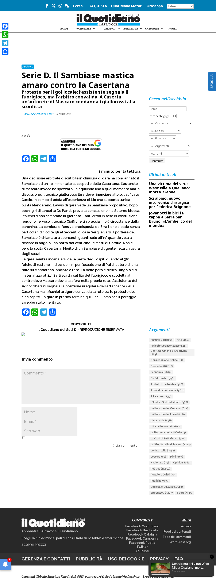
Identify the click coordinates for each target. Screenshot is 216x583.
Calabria (110, 28)
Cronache (162, 366)
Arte (183, 339)
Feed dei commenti (177, 537)
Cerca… (79, 6)
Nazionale (160, 462)
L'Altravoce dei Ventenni (169, 408)
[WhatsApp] (5, 34)
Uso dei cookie (126, 558)
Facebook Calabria (142, 534)
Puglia (173, 28)
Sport (185, 492)
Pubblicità (89, 558)
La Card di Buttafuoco (168, 438)
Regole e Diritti (163, 474)
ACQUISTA (98, 6)
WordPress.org (180, 542)
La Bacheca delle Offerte (168, 432)
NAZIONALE (83, 28)
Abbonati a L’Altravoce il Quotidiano (50, 531)
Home (64, 28)
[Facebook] (5, 26)
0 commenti (64, 114)
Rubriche (160, 480)
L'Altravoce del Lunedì (168, 414)
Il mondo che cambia (167, 390)
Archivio (27, 66)
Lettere (158, 456)
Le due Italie (163, 450)
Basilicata (130, 28)
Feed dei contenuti (177, 531)
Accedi (186, 526)
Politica (160, 468)
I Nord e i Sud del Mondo (169, 402)
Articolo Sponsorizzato (168, 345)
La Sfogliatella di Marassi (171, 444)
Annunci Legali (162, 339)
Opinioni (181, 462)
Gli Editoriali (162, 378)
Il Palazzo (161, 396)
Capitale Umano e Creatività (169, 352)
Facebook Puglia (142, 543)
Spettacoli (162, 492)
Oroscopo (155, 6)
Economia (161, 372)
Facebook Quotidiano (142, 526)
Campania (152, 28)
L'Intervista (161, 420)
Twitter (142, 547)
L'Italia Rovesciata (166, 426)
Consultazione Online (167, 360)
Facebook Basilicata (142, 530)
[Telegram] (5, 43)
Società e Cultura (167, 486)
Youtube (142, 551)
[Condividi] (5, 51)
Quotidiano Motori (127, 6)
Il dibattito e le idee (167, 384)
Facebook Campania (142, 538)
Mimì (176, 456)
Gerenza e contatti (46, 558)
